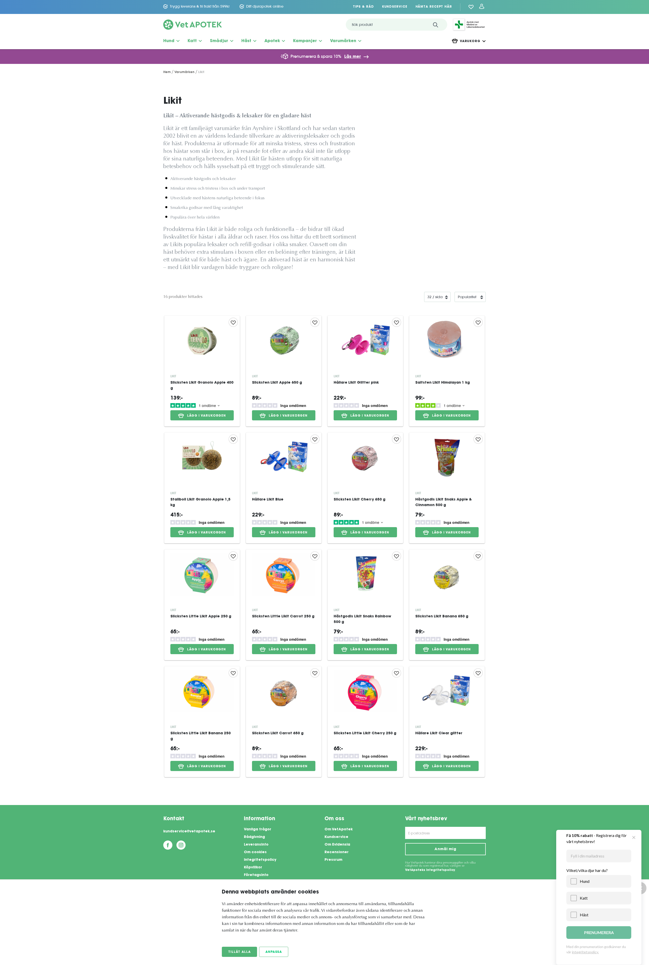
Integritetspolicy (260, 860)
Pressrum (333, 860)
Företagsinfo (256, 875)
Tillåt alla (239, 952)
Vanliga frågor (257, 829)
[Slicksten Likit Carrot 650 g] (283, 721)
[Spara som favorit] (233, 322)
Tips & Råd (363, 6)
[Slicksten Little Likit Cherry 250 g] (365, 721)
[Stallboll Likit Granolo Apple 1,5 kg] (202, 488)
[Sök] (435, 25)
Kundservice (394, 6)
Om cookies (255, 852)
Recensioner (336, 852)
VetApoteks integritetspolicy (430, 870)
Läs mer (352, 57)
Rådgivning (254, 837)
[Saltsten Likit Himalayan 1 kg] (447, 371)
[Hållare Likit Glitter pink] (365, 371)
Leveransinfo (256, 845)
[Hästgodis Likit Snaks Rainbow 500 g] (365, 604)
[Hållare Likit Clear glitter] (447, 721)
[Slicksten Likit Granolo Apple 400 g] (202, 371)
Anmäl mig (445, 849)
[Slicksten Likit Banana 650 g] (447, 604)
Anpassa (273, 952)
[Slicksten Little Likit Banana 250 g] (202, 721)
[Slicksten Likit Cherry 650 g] (365, 488)
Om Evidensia (337, 845)
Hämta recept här (434, 6)
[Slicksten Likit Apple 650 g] (283, 371)
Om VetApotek (338, 829)
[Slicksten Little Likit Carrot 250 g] (283, 604)
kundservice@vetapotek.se (189, 831)
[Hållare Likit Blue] (283, 488)
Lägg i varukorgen (206, 415)
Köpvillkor (253, 867)
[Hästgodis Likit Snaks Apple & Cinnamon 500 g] (447, 488)
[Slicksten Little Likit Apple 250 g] (202, 604)
